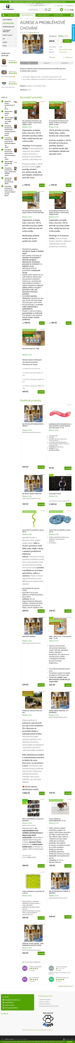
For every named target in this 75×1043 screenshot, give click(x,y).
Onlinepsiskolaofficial (11, 1008)
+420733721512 (9, 1002)
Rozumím (69, 1041)
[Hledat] (46, 9)
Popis (29, 63)
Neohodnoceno (34, 32)
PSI (4, 38)
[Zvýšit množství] (62, 40)
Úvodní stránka (3, 15)
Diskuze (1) (47, 63)
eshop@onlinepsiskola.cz (12, 1000)
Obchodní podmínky (44, 1004)
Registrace (70, 5)
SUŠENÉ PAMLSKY (43, 15)
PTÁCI (5, 46)
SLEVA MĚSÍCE (12, 15)
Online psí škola (9, 1005)
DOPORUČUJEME (27, 15)
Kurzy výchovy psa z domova (44, 1030)
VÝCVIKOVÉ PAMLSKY (6, 30)
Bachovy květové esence (65, 49)
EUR (49, 10)
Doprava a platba (44, 1001)
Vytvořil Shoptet (69, 1039)
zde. (65, 1041)
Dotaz (53, 57)
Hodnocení (64, 63)
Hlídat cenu (69, 57)
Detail (42, 185)
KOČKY (5, 42)
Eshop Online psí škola (29, 1030)
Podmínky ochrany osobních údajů (48, 1006)
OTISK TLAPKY (58, 15)
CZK (49, 9)
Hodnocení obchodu (45, 999)
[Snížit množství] (62, 42)
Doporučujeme (63, 52)
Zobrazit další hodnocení (65, 986)
